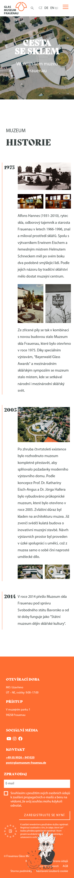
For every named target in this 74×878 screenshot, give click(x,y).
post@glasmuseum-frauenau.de (26, 762)
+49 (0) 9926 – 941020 (20, 757)
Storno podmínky (21, 871)
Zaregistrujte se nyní (44, 815)
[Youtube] (9, 739)
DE (46, 8)
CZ (40, 8)
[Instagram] (14, 739)
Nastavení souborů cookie (52, 871)
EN (52, 8)
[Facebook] (20, 739)
